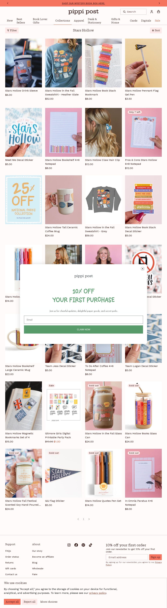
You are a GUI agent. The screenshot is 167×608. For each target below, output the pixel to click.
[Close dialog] (143, 269)
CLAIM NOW (83, 329)
